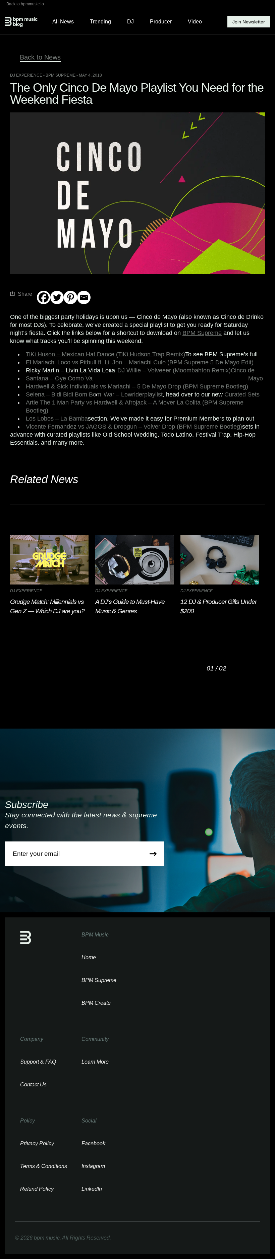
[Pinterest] (70, 297)
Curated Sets (242, 394)
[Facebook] (43, 297)
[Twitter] (57, 297)
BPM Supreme (202, 333)
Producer (161, 21)
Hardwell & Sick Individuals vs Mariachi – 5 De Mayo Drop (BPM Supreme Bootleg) (137, 386)
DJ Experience (26, 75)
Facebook (93, 1143)
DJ (130, 21)
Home (88, 957)
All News (63, 21)
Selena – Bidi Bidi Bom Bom (63, 394)
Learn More (95, 1062)
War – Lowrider (124, 394)
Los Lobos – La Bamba (57, 418)
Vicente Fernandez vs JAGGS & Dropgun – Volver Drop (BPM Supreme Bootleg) (134, 426)
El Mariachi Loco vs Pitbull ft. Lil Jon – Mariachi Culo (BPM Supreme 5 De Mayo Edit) (140, 362)
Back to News (40, 57)
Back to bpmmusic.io (25, 4)
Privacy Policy (37, 1143)
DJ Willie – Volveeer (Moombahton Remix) (174, 370)
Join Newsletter (248, 21)
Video (195, 21)
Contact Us (33, 1084)
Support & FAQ (38, 1062)
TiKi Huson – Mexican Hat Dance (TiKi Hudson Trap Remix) (105, 354)
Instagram (93, 1166)
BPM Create (96, 1003)
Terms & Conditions (43, 1166)
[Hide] (39, 310)
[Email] (84, 297)
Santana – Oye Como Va (59, 378)
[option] (52, 575)
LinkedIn (91, 1189)
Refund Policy (37, 1189)
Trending (100, 21)
